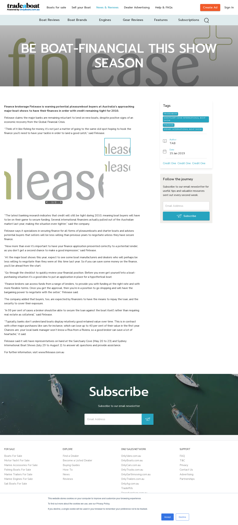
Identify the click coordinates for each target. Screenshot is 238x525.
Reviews (68, 479)
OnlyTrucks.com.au (132, 469)
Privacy (184, 465)
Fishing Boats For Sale (17, 469)
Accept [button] (167, 516)
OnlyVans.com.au (131, 456)
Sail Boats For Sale (15, 483)
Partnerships (187, 479)
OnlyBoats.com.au (132, 460)
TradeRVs (127, 488)
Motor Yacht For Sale (17, 460)
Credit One (169, 163)
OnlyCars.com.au (131, 465)
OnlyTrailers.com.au (132, 479)
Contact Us (186, 469)
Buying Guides (71, 465)
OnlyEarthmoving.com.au (136, 474)
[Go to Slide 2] (117, 164)
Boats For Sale (13, 456)
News (66, 474)
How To (68, 469)
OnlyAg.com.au (130, 483)
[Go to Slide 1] (117, 146)
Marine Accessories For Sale (21, 465)
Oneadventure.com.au (134, 493)
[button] (53, 173)
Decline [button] (182, 516)
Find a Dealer (71, 456)
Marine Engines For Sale (18, 479)
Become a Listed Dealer (77, 460)
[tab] (49, 20)
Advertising (186, 474)
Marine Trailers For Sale (18, 474)
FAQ (182, 456)
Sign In (229, 7)
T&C (182, 460)
